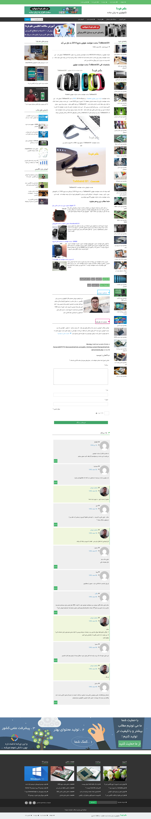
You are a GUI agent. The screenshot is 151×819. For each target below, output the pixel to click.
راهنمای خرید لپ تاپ (121, 376)
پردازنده (97, 762)
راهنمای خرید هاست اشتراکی (122, 286)
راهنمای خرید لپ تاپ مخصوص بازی (121, 194)
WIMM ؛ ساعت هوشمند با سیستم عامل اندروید (64, 242)
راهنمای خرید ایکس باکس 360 (122, 299)
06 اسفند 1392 (93, 575)
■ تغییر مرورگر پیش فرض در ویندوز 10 (38, 795)
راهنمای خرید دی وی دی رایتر (121, 247)
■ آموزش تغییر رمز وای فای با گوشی (117, 792)
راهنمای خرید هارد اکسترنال (122, 67)
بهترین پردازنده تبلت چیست (122, 313)
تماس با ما (94, 2)
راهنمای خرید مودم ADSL (120, 337)
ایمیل (106, 400)
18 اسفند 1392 (93, 509)
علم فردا (121, 9)
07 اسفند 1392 (93, 551)
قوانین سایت (84, 2)
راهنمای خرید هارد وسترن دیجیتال (120, 131)
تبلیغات (122, 2)
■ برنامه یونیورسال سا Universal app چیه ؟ (36, 792)
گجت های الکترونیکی (85, 279)
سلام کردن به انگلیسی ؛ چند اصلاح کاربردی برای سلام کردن (31, 185)
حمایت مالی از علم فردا (64, 334)
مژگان (96, 594)
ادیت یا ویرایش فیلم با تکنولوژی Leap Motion (36, 63)
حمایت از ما (113, 2)
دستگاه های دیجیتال (111, 19)
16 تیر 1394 (93, 445)
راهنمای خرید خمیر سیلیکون (122, 168)
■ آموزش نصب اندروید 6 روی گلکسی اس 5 (115, 784)
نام (107, 390)
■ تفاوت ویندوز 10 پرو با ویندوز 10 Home (36, 788)
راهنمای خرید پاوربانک (121, 181)
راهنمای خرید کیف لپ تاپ (120, 234)
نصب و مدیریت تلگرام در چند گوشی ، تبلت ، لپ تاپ (31, 117)
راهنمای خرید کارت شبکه (121, 144)
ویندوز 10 (45, 762)
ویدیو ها (100, 19)
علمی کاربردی (122, 19)
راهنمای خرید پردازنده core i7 (121, 350)
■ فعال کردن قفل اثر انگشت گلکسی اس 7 (116, 795)
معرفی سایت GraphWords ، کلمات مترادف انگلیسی (31, 150)
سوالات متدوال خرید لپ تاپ (121, 272)
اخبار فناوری (99, 279)
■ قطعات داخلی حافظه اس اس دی (65, 788)
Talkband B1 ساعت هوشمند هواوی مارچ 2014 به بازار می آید (85, 43)
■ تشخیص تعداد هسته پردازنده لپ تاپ (90, 792)
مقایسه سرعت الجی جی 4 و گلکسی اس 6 (38, 83)
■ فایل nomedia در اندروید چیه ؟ (118, 788)
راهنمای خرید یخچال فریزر (120, 54)
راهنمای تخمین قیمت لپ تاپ (121, 364)
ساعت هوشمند (95, 285)
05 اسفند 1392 (93, 687)
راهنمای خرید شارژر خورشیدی (122, 104)
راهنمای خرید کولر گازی (121, 80)
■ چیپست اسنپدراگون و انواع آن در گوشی (89, 795)
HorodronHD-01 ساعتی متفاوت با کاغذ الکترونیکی (66, 224)
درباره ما (104, 2)
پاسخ (55, 461)
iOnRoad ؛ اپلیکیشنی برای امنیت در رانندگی (31, 142)
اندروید (93, 279)
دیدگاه (106, 365)
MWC (74, 99)
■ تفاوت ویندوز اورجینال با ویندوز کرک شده (36, 784)
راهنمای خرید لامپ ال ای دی (121, 118)
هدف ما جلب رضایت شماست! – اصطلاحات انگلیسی (33, 193)
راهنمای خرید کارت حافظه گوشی (120, 207)
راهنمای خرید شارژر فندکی (120, 91)
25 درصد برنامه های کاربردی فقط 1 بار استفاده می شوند (31, 162)
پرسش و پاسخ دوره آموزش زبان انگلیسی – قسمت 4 (31, 176)
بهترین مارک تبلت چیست (121, 259)
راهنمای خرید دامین (122, 326)
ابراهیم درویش (102, 293)
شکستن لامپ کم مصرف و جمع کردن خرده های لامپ (32, 133)
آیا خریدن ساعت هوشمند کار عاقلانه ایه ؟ (63, 259)
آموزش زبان (81, 19)
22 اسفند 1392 (93, 470)
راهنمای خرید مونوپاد (121, 156)
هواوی (89, 285)
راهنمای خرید (90, 19)
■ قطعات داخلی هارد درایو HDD (66, 784)
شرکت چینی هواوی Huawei (94, 99)
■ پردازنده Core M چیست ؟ (92, 788)
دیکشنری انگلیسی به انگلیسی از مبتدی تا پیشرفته (31, 201)
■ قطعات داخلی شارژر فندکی (67, 795)
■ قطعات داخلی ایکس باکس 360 (65, 792)
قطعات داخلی (70, 762)
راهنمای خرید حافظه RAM (122, 221)
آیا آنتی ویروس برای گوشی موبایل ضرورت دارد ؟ (36, 104)
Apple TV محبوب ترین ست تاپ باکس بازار (63, 206)
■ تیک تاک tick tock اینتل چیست (91, 784)
